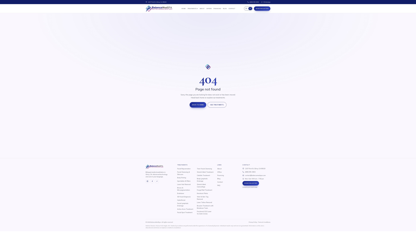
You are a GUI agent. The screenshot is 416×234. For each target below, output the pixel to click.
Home (184, 8)
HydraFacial (181, 200)
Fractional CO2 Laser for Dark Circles (204, 212)
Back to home (198, 105)
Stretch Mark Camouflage (201, 185)
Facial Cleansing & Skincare (183, 173)
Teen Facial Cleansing (204, 169)
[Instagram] (147, 181)
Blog (225, 8)
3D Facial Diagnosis (184, 197)
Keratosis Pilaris (202, 193)
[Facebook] (152, 181)
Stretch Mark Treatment (205, 172)
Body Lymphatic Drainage (202, 180)
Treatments (192, 8)
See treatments (217, 105)
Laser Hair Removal (184, 184)
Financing (217, 8)
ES (246, 8)
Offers (209, 8)
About (202, 8)
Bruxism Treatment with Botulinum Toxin (205, 207)
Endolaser (180, 193)
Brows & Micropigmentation (183, 189)
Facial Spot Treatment (184, 212)
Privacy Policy (253, 222)
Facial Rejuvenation (184, 169)
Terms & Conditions (264, 222)
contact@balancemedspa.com (255, 175)
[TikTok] (157, 181)
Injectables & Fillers (183, 181)
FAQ (218, 185)
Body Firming (181, 178)
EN (250, 8)
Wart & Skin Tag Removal (202, 198)
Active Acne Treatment (185, 209)
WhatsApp (266, 2)
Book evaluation (262, 8)
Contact (232, 8)
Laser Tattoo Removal (204, 202)
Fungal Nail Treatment (204, 190)
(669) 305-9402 (254, 2)
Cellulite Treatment (203, 175)
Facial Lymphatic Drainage (182, 204)
